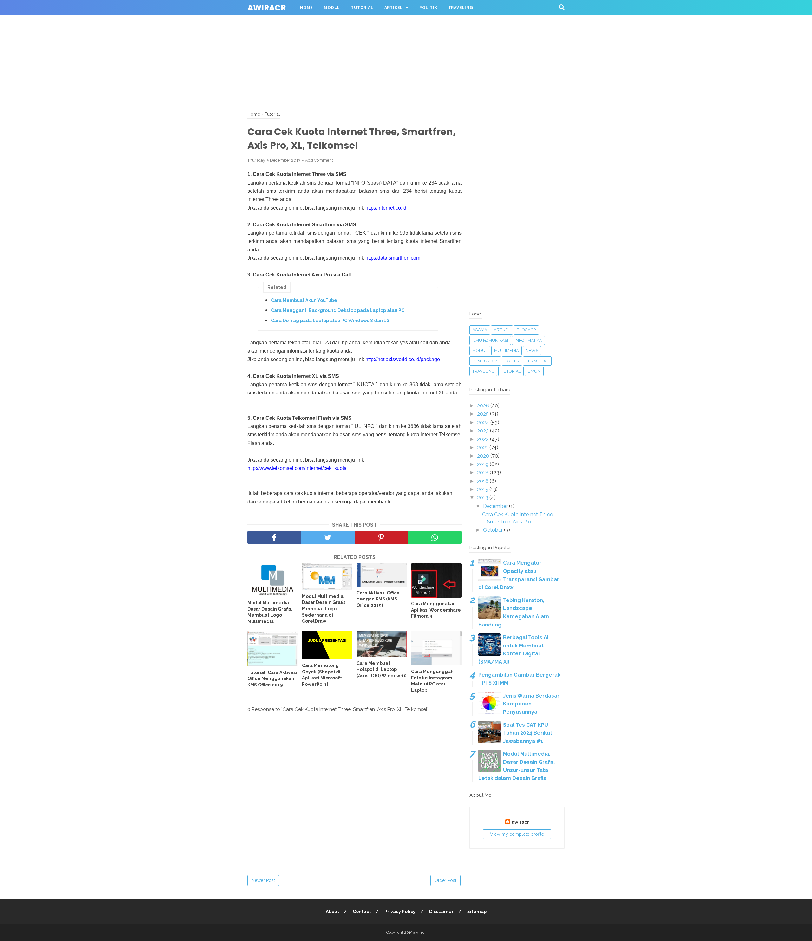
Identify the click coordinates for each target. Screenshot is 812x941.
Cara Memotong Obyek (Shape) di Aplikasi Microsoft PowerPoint (322, 675)
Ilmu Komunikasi (490, 340)
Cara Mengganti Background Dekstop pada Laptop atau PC (337, 310)
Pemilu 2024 (485, 361)
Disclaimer (441, 911)
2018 (483, 473)
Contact (362, 911)
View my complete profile (517, 834)
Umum (534, 371)
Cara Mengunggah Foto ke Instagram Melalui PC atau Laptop (432, 681)
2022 (483, 439)
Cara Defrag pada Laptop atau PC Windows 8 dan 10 (330, 320)
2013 (483, 498)
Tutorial (362, 7)
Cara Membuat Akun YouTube (304, 300)
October (493, 530)
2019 (483, 464)
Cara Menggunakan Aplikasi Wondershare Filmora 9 (436, 610)
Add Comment (319, 160)
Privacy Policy (400, 911)
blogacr (526, 330)
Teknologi (537, 361)
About (332, 911)
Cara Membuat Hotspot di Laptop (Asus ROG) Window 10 (382, 669)
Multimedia (506, 350)
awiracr (266, 7)
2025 (483, 414)
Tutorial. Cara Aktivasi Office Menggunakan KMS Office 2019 (272, 678)
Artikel (393, 7)
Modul (332, 7)
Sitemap (477, 911)
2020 (483, 456)
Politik (428, 7)
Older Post (445, 880)
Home (306, 7)
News (532, 350)
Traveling (460, 7)
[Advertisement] (190, 44)
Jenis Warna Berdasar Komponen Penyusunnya (531, 704)
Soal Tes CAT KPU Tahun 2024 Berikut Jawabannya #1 (527, 733)
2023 (483, 431)
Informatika (528, 340)
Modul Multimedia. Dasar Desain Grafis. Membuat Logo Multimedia (269, 612)
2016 (483, 481)
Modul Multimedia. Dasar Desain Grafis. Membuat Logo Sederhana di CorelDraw (324, 609)
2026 (483, 406)
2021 (483, 448)
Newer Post (263, 880)
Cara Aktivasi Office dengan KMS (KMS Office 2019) (378, 599)
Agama (479, 330)
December (496, 506)
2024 (483, 422)
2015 (483, 489)
